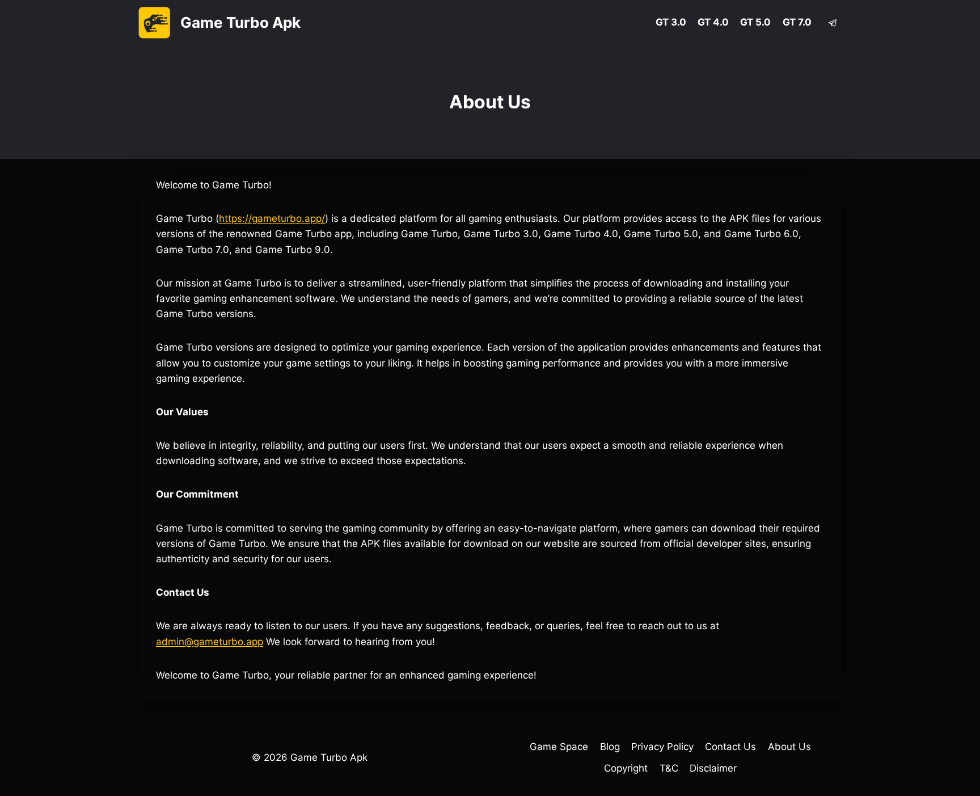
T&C (669, 768)
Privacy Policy (662, 746)
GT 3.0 (671, 22)
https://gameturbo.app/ (272, 218)
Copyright (626, 768)
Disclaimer (713, 768)
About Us (789, 746)
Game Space (559, 746)
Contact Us (730, 746)
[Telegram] (832, 22)
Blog (610, 746)
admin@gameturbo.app (209, 641)
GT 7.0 (797, 22)
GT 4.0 (713, 22)
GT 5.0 (755, 22)
